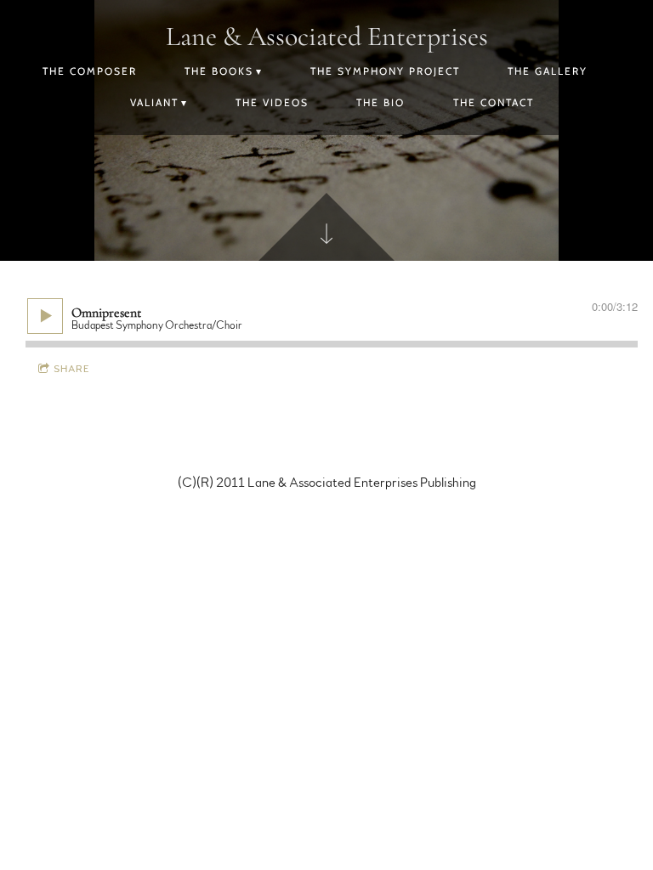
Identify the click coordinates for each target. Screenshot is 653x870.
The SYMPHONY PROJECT (385, 71)
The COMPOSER (90, 71)
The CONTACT (493, 102)
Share (72, 369)
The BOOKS (219, 71)
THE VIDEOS (272, 102)
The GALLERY (548, 71)
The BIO (380, 102)
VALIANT (154, 102)
